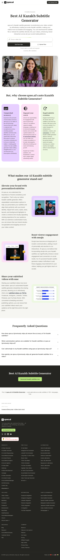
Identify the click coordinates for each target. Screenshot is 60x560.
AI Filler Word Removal (7, 470)
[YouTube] (11, 434)
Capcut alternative (45, 450)
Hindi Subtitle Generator (46, 498)
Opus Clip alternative (46, 460)
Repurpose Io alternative (47, 463)
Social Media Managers (7, 515)
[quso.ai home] (6, 420)
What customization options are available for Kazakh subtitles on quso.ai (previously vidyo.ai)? (30, 342)
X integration (24, 508)
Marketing (4, 500)
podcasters (46, 132)
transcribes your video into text (13, 409)
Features (23, 532)
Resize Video (24, 458)
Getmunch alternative (46, 455)
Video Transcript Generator (28, 478)
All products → (5, 488)
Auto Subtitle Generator (46, 495)
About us (23, 527)
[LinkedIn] (8, 434)
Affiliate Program (25, 540)
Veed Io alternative (45, 465)
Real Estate (4, 510)
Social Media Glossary (7, 532)
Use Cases (23, 535)
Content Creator (6, 498)
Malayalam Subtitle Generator (48, 503)
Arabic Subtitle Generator (47, 508)
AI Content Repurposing (7, 453)
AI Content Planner (6, 458)
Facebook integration (26, 495)
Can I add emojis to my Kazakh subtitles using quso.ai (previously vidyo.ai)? (30, 349)
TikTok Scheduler (25, 463)
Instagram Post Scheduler (27, 450)
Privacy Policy (24, 545)
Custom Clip (5, 485)
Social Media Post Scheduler (28, 473)
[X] (2, 434)
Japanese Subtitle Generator (48, 505)
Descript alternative (45, 453)
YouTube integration (26, 510)
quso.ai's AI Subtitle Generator (15, 392)
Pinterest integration (26, 503)
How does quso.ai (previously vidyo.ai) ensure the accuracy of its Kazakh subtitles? (30, 334)
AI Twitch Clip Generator (27, 470)
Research (4, 530)
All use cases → (5, 520)
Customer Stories (6, 535)
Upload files (42, 44)
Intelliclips (4, 468)
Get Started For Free (8, 430)
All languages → (45, 510)
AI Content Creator (6, 478)
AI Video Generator (6, 475)
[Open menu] (2, 2)
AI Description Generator (27, 475)
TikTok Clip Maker (25, 460)
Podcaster (4, 503)
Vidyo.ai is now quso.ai (26, 530)
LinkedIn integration (26, 500)
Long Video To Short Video (27, 455)
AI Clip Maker (24, 448)
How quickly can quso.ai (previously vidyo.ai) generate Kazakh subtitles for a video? (30, 355)
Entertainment (5, 508)
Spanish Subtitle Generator (47, 500)
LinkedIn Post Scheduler (27, 453)
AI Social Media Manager (8, 480)
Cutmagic (4, 473)
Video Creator (5, 495)
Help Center (24, 542)
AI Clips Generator (6, 448)
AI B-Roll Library (5, 483)
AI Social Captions (6, 463)
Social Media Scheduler (7, 455)
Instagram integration (26, 498)
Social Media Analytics (7, 460)
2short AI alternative (46, 448)
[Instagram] (5, 434)
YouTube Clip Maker (26, 465)
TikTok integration (25, 505)
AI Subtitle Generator (30, 12)
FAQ (3, 537)
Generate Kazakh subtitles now (30, 379)
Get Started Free (52, 2)
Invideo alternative (45, 458)
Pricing (23, 537)
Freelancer (4, 505)
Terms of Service (25, 547)
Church (3, 518)
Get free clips (19, 44)
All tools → (23, 480)
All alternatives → (45, 468)
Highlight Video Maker (26, 468)
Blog (3, 527)
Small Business (5, 513)
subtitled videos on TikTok (17, 293)
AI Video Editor (5, 465)
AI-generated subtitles (29, 136)
